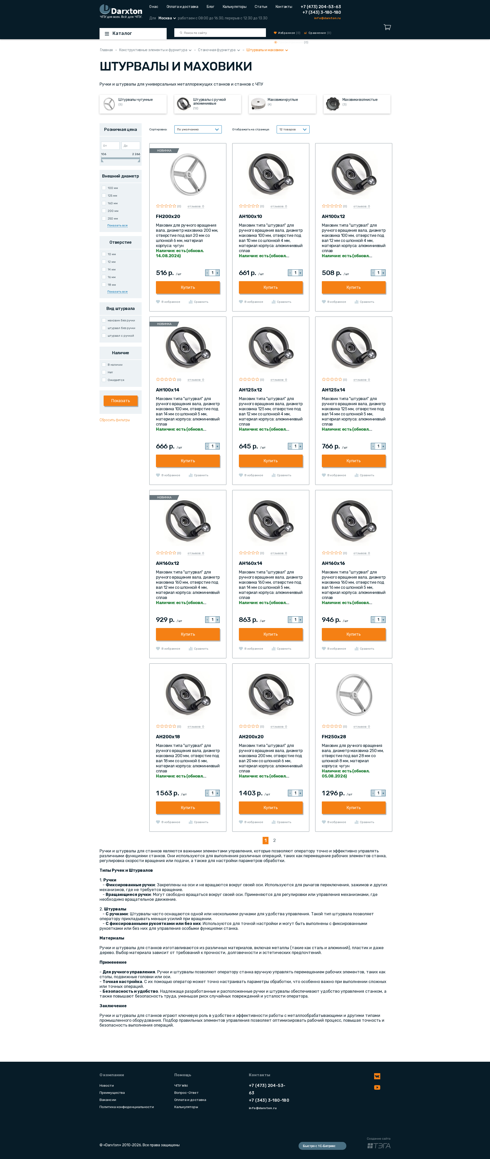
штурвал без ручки (121, 328)
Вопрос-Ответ (186, 1092)
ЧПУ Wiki (181, 1085)
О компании (112, 1075)
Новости (107, 1085)
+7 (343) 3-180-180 (321, 12)
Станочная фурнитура (217, 50)
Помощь (182, 1075)
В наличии (115, 364)
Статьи (261, 7)
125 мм (112, 195)
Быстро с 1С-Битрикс (319, 1145)
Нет (110, 372)
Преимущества (112, 1092)
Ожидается (116, 380)
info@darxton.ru (327, 18)
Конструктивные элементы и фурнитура (153, 50)
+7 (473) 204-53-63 (321, 6)
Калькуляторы (235, 7)
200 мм (113, 211)
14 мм (112, 269)
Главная (106, 50)
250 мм (113, 218)
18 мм (112, 285)
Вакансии (108, 1100)
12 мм (112, 262)
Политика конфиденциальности (127, 1107)
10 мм (112, 254)
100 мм (113, 188)
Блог (210, 7)
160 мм (113, 203)
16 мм (112, 277)
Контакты (284, 7)
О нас (153, 7)
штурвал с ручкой (121, 335)
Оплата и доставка (182, 7)
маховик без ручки (121, 320)
